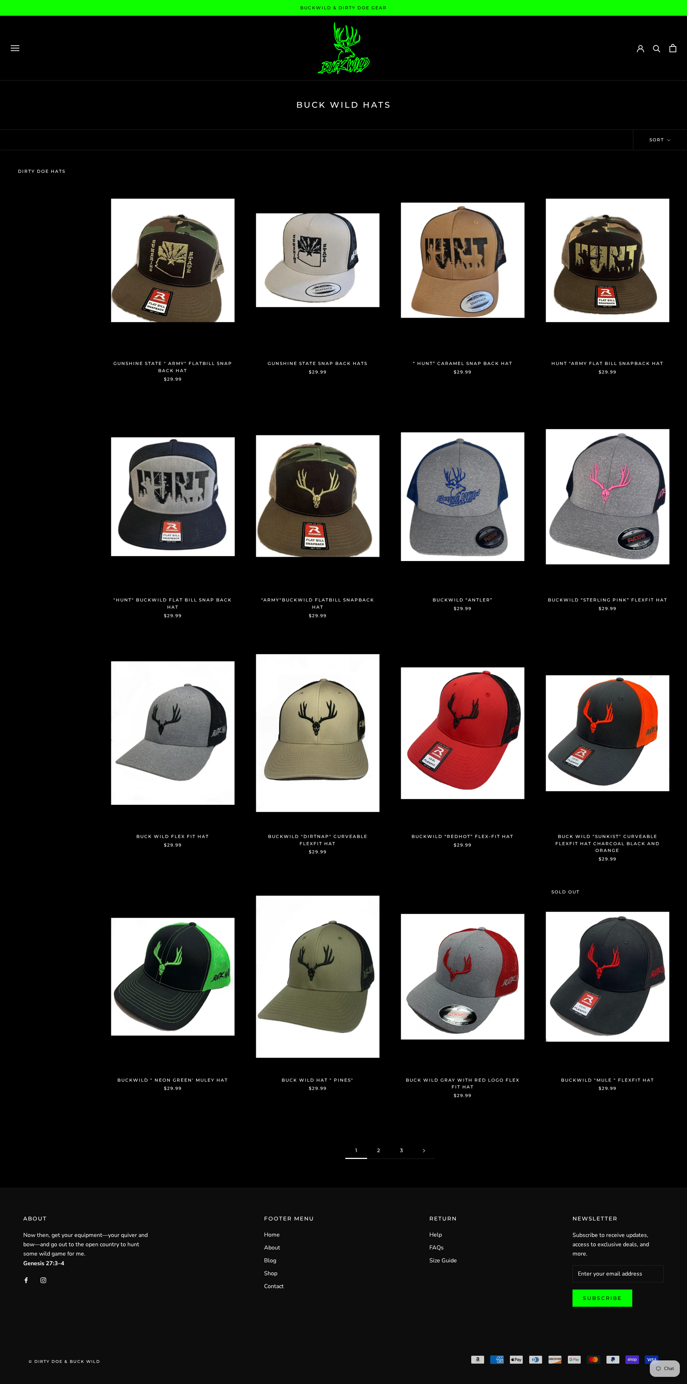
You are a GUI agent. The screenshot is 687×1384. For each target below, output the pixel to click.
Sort (657, 139)
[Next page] (424, 1150)
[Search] (657, 48)
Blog (270, 1260)
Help (435, 1235)
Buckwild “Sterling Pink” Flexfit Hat (607, 600)
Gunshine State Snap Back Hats (317, 363)
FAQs (436, 1248)
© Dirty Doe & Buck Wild (64, 1361)
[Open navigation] (15, 48)
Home (272, 1235)
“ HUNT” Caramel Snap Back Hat (462, 363)
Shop (270, 1273)
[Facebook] (26, 1280)
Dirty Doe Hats (41, 171)
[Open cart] (672, 48)
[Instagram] (43, 1280)
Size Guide (443, 1260)
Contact (274, 1286)
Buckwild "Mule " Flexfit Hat (607, 1080)
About (272, 1248)
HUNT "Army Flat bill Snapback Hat (607, 363)
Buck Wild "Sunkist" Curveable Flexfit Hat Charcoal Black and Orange (607, 843)
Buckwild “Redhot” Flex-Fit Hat (462, 836)
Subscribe (602, 1298)
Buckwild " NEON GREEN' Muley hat (172, 1080)
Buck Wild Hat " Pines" (318, 1080)
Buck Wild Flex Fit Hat (172, 836)
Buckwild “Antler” (463, 600)
